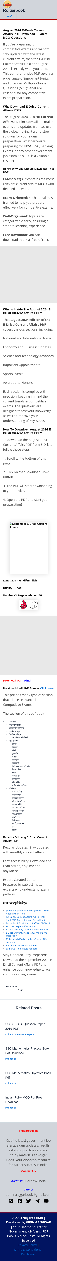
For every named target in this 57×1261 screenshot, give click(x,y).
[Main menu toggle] (9, 15)
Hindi (27, 680)
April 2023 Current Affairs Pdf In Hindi (25, 920)
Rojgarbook (14, 10)
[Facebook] (19, 1202)
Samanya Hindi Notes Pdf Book (21, 948)
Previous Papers (25, 1034)
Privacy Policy (27, 1245)
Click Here (47, 688)
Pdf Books (10, 1034)
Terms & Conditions (27, 1250)
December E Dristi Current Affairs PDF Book (28, 923)
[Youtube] (46, 1202)
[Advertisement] (28, 274)
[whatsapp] (11, 1202)
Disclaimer (28, 1254)
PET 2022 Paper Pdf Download (21, 926)
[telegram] (37, 1202)
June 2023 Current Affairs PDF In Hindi (25, 916)
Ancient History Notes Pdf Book (22, 945)
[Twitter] (28, 1202)
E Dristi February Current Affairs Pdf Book (27, 929)
